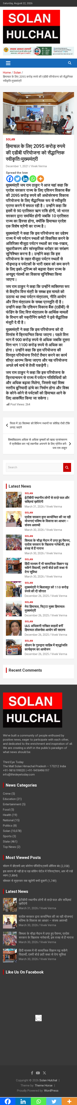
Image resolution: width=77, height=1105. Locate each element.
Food (6, 809)
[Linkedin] (25, 178)
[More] (40, 178)
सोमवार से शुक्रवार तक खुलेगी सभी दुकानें (25, 881)
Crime (7, 793)
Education (9, 799)
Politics (7, 825)
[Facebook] (9, 178)
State (6, 841)
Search (67, 467)
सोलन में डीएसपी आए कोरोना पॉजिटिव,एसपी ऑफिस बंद (31, 866)
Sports (7, 836)
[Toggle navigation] (8, 63)
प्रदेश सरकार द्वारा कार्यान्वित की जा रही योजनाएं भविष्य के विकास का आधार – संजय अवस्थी (48, 521)
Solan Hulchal (48, 1080)
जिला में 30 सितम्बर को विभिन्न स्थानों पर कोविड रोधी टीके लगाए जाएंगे (40, 425)
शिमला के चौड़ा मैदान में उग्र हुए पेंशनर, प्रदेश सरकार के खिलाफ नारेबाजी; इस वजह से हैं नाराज (47, 545)
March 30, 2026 (34, 529)
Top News (9, 847)
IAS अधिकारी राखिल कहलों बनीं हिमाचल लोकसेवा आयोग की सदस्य (45, 628)
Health (7, 815)
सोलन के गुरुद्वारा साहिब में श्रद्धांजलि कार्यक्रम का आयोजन (46, 647)
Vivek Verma (39, 166)
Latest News (20, 486)
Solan (10, 139)
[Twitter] (17, 178)
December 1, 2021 (17, 166)
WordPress (51, 1090)
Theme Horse (44, 1085)
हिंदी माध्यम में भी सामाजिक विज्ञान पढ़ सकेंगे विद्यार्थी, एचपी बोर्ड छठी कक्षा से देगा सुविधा (46, 568)
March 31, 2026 (34, 506)
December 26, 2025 (37, 595)
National (8, 820)
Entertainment (12, 804)
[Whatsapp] (32, 178)
